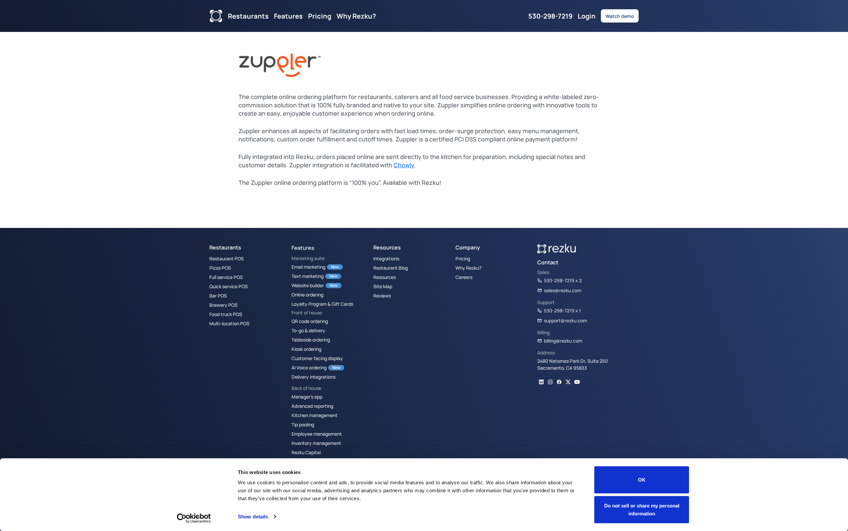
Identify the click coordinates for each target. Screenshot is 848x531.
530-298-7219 (550, 16)
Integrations (386, 258)
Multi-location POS (229, 323)
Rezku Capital (306, 452)
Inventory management (316, 443)
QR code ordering (310, 321)
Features (303, 247)
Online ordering (307, 294)
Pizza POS (220, 267)
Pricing (319, 16)
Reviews (382, 295)
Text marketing (308, 276)
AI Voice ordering (309, 367)
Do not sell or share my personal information (641, 509)
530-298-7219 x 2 (563, 280)
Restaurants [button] (248, 16)
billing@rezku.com (563, 340)
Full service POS (226, 277)
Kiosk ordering (306, 348)
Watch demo (620, 16)
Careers (463, 277)
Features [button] (288, 16)
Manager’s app (307, 396)
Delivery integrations (314, 376)
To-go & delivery (308, 330)
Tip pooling (303, 424)
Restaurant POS (226, 258)
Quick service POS (228, 286)
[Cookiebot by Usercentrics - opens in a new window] (194, 518)
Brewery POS (223, 304)
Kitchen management (315, 415)
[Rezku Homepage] (216, 16)
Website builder (308, 285)
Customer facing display (317, 358)
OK (642, 480)
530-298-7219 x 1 (562, 310)
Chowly (404, 165)
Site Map (382, 286)
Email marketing (308, 266)
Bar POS (218, 295)
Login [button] (587, 16)
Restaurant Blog (390, 267)
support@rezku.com (565, 320)
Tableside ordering (311, 339)
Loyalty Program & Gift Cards (322, 303)
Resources (384, 277)
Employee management (317, 433)
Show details (253, 516)
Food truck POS (225, 314)
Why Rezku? (356, 16)
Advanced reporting (312, 405)
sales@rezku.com (562, 290)
